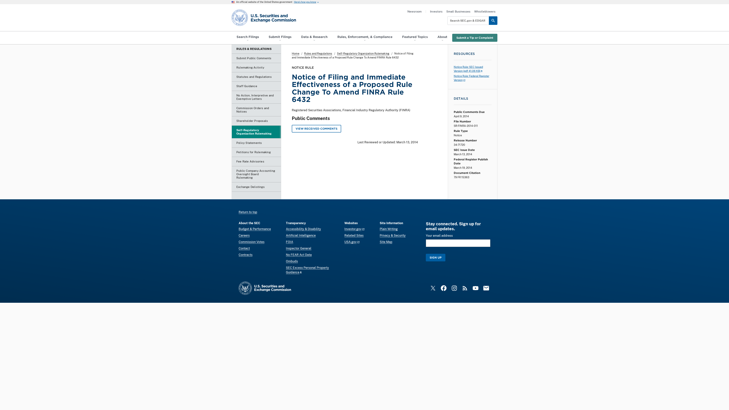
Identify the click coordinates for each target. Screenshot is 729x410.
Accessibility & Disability (303, 229)
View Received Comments (316, 128)
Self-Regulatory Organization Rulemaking (363, 53)
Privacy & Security (393, 235)
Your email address (439, 235)
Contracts (245, 255)
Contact (244, 248)
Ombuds (292, 261)
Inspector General (298, 248)
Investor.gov (352, 229)
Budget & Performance (255, 229)
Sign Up (436, 257)
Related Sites (354, 235)
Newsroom (414, 11)
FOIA (289, 242)
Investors (436, 11)
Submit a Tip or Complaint (474, 37)
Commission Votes (251, 242)
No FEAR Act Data (299, 255)
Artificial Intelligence (301, 235)
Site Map (386, 242)
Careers (244, 235)
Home (295, 53)
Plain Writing (389, 229)
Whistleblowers (484, 11)
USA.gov (350, 242)
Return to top (248, 212)
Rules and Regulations (318, 53)
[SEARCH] (493, 20)
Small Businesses (458, 11)
